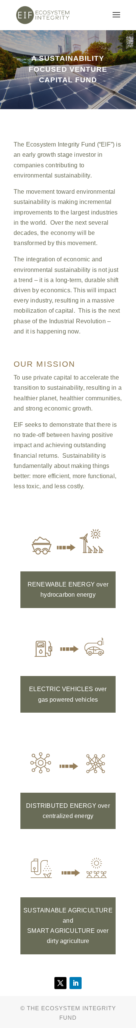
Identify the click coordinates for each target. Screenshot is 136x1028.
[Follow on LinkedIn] (76, 983)
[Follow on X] (60, 983)
